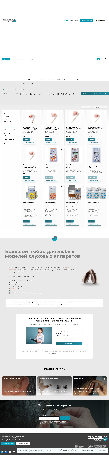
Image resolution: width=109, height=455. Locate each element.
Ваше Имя (58, 329)
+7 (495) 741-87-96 (74, 20)
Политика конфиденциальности (100, 445)
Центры (89, 445)
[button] (103, 59)
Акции (70, 79)
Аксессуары (30, 83)
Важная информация (99, 443)
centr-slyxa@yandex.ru (13, 437)
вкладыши (13, 289)
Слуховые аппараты (79, 378)
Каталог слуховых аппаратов (80, 446)
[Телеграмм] (64, 20)
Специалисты (90, 446)
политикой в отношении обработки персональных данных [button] (65, 451)
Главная (30, 79)
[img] (6, 452)
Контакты (78, 79)
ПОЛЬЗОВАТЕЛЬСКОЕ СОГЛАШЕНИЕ (101, 446)
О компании (60, 79)
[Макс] (67, 20)
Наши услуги (39, 79)
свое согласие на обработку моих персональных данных (69, 338)
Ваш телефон (59, 333)
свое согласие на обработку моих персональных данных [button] (53, 422)
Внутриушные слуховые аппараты (12, 378)
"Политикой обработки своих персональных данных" (67, 340)
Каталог (50, 79)
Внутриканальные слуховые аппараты (48, 378)
